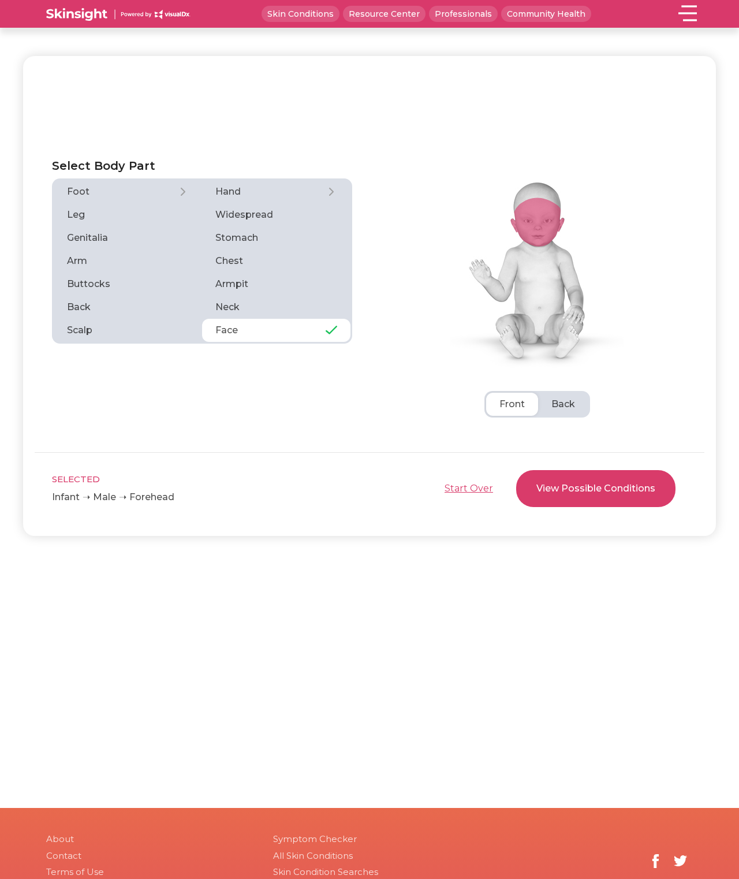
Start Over (469, 488)
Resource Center (384, 14)
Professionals (463, 14)
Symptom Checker (315, 838)
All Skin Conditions (313, 855)
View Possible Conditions (595, 488)
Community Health (546, 14)
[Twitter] (680, 860)
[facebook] (655, 860)
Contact (63, 855)
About (60, 838)
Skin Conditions (300, 14)
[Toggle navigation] (688, 13)
